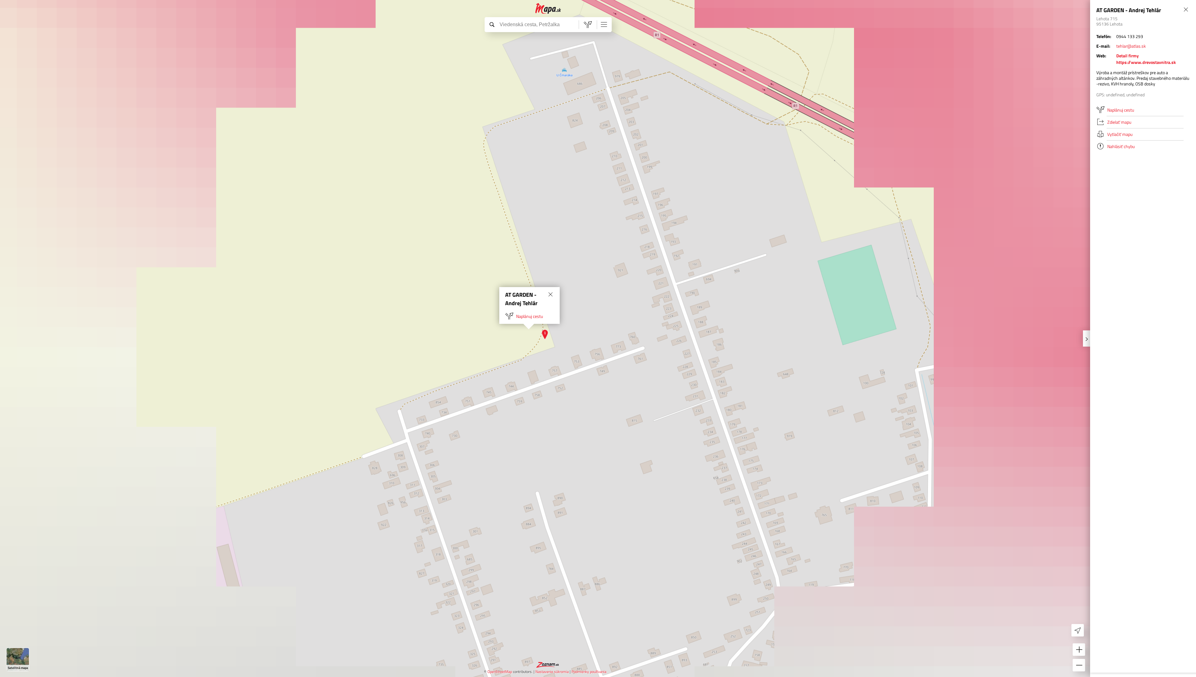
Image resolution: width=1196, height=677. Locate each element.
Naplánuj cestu (529, 316)
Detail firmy (1127, 55)
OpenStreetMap (499, 672)
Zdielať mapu (1119, 122)
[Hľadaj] (492, 24)
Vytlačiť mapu (1119, 134)
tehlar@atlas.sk (1131, 46)
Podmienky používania (589, 672)
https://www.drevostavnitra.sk (1146, 62)
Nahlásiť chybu (1121, 146)
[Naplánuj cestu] (588, 25)
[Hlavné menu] (604, 24)
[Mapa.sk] (548, 8)
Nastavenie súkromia (552, 672)
